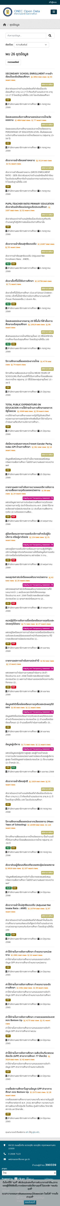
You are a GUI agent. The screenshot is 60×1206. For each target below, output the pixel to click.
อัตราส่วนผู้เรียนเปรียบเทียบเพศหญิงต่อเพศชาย (30, 865)
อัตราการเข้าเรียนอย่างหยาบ (21, 160)
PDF (13, 516)
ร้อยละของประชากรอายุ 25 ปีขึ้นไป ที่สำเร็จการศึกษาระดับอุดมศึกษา (29, 322)
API (27, 1132)
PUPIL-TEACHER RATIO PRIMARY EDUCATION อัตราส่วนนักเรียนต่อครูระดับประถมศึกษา (30, 205)
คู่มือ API (35, 1132)
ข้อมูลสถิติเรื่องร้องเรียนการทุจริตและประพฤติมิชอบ (30, 706)
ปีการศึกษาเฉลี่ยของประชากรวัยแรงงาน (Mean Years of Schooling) (29, 823)
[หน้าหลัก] (4, 25)
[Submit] (50, 35)
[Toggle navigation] (54, 12)
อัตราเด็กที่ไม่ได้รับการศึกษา (20, 281)
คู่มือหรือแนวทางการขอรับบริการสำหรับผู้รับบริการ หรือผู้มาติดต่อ (28, 535)
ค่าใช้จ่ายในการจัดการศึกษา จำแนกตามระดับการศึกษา (28, 986)
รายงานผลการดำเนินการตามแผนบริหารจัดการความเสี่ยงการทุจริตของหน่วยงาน (30, 488)
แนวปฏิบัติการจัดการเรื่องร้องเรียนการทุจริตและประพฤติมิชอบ (30, 622)
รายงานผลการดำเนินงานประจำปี (23, 661)
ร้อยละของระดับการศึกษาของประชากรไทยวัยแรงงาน (28, 118)
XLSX (9, 888)
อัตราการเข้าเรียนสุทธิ (17, 781)
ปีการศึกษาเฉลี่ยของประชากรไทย (23, 361)
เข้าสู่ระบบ (53, 2)
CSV (8, 100)
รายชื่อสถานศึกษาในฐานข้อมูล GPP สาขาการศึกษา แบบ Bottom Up (29, 1090)
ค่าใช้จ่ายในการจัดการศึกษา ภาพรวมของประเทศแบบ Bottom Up (30, 1018)
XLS (8, 264)
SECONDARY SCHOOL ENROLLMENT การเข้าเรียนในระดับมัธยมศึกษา (29, 75)
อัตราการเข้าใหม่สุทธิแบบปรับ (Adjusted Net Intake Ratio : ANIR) (28, 906)
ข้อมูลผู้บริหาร (13, 744)
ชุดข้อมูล (14, 25)
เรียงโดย (9, 44)
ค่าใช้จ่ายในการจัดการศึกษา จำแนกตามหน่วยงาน (29, 953)
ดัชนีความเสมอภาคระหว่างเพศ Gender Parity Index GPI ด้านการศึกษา (29, 445)
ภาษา (4, 1168)
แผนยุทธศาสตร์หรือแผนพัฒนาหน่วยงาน (27, 577)
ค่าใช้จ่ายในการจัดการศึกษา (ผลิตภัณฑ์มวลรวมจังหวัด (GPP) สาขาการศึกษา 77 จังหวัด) (30, 1054)
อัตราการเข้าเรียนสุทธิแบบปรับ (21, 244)
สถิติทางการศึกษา (47, 85)
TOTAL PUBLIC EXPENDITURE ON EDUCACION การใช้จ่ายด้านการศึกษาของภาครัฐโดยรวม (29, 408)
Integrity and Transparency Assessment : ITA (38, 498)
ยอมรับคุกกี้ (30, 1202)
